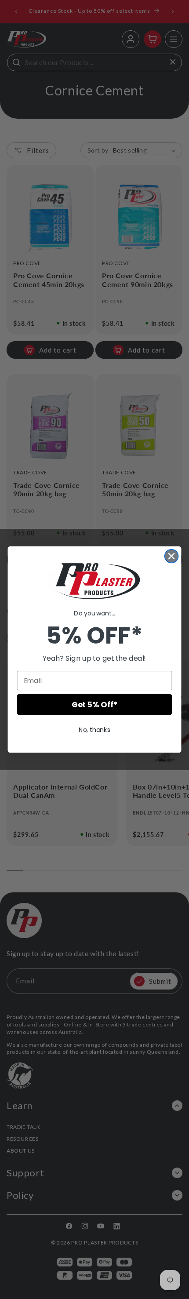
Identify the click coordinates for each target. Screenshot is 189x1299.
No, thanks (94, 729)
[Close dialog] (171, 556)
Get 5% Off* (94, 704)
